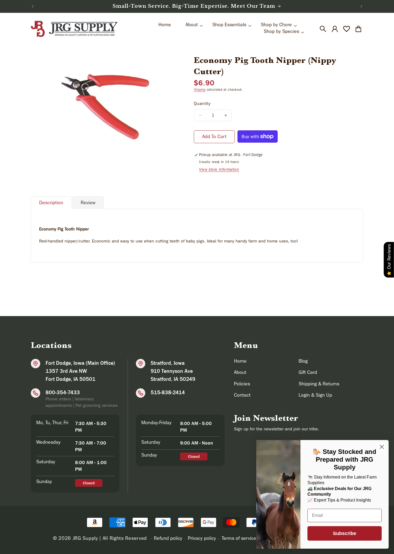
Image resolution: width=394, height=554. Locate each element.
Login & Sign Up (315, 395)
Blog (303, 361)
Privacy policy (202, 539)
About (240, 373)
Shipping (199, 90)
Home (240, 361)
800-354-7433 (63, 392)
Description (51, 203)
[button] (323, 29)
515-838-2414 (168, 392)
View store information (219, 170)
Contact (242, 395)
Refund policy (168, 539)
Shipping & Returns (319, 384)
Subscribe (344, 533)
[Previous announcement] (33, 6)
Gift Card (308, 373)
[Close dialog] (381, 446)
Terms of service (239, 539)
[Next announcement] (361, 6)
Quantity (202, 104)
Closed (89, 483)
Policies (242, 384)
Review (88, 203)
